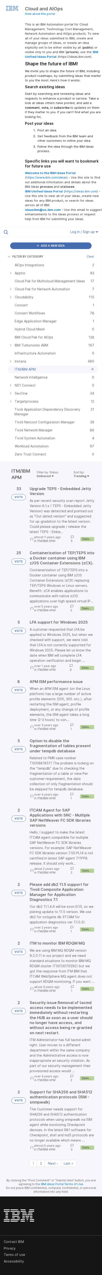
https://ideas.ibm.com (81, 191)
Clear (90, 256)
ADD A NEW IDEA (52, 245)
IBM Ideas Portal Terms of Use (62, 1184)
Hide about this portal (40, 14)
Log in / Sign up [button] (83, 232)
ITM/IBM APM (46, 541)
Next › (53, 1163)
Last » (68, 1163)
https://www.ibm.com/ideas (46, 177)
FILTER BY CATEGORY (27, 256)
